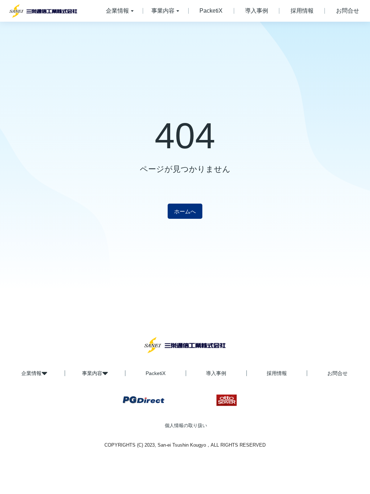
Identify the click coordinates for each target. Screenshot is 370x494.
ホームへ (185, 211)
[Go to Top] (351, 475)
